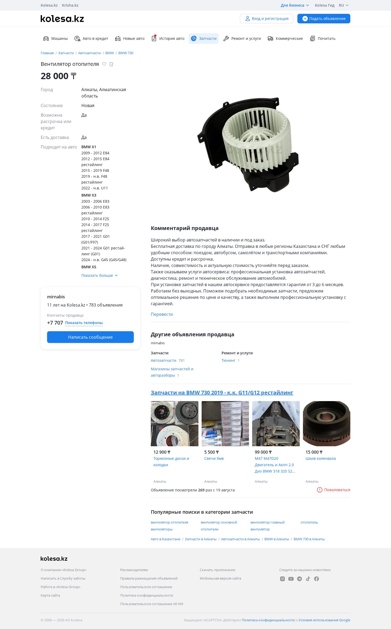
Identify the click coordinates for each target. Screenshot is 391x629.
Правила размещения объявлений (149, 578)
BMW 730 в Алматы (309, 539)
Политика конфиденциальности (146, 595)
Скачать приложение (217, 569)
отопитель (309, 522)
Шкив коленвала (321, 458)
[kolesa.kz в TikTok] (308, 579)
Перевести (162, 314)
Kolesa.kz (49, 5)
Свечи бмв (214, 458)
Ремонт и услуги (246, 38)
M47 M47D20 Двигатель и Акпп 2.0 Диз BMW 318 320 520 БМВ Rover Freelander (275, 465)
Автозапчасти (90, 52)
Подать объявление (327, 18)
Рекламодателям (134, 569)
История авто (171, 38)
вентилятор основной (219, 522)
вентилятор (260, 529)
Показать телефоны (84, 322)
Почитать (326, 38)
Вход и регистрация (270, 18)
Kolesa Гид (325, 5)
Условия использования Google (324, 620)
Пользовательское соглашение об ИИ (151, 603)
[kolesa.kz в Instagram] (282, 579)
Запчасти (66, 52)
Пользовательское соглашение (146, 586)
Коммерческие (289, 38)
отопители (209, 529)
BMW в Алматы (277, 539)
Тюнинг (231, 360)
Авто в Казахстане (166, 539)
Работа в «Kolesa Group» (60, 586)
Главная (48, 52)
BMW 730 (125, 52)
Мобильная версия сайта (220, 578)
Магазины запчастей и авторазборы (172, 372)
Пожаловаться (337, 489)
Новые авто (133, 38)
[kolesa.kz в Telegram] (299, 579)
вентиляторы (162, 529)
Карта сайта (50, 595)
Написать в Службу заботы (63, 578)
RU (341, 5)
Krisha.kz (70, 5)
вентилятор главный (268, 522)
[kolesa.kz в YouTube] (291, 579)
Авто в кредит (95, 38)
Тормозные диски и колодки (171, 461)
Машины (59, 38)
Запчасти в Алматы (201, 539)
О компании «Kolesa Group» (63, 569)
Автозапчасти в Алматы (241, 539)
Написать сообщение (90, 337)
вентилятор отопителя (169, 522)
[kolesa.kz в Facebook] (316, 579)
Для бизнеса (292, 5)
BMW (110, 52)
